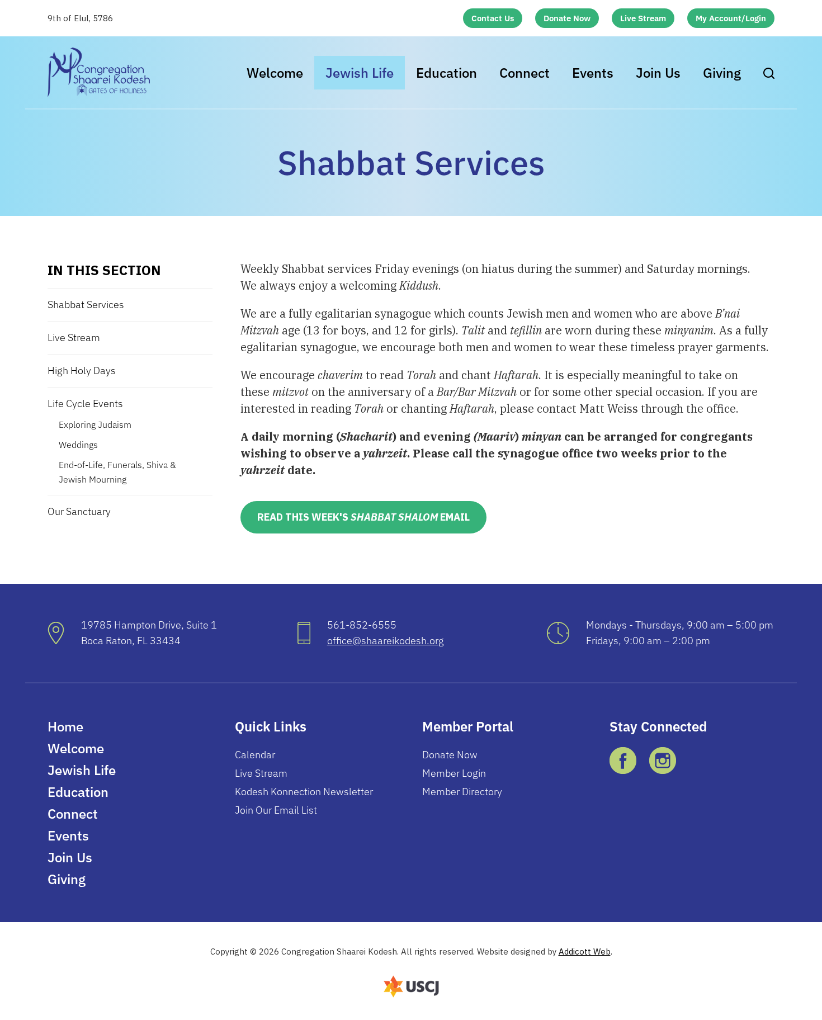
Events (592, 73)
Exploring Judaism (95, 424)
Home (65, 726)
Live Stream (643, 18)
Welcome (275, 73)
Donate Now (567, 18)
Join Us (658, 73)
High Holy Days (82, 370)
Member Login (454, 773)
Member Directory (462, 791)
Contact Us (492, 18)
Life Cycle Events (85, 403)
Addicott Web (585, 951)
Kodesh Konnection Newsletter (304, 791)
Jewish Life (359, 73)
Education (446, 73)
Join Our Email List (276, 810)
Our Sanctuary (79, 511)
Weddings (78, 444)
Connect (524, 73)
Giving (722, 73)
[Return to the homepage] (99, 72)
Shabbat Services (86, 304)
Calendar (255, 754)
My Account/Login (731, 18)
